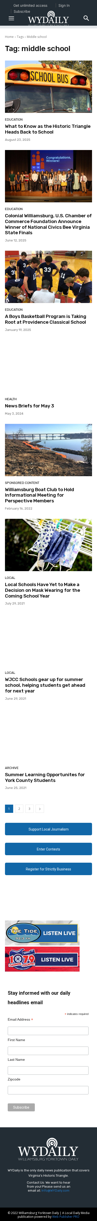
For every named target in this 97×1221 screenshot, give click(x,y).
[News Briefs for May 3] (48, 366)
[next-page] (40, 809)
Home (9, 37)
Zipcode (14, 1079)
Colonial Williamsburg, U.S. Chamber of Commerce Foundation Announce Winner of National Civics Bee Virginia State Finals (48, 224)
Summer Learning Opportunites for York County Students (45, 777)
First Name (16, 1040)
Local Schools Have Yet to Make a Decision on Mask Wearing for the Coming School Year (42, 590)
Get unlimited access (30, 5)
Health (11, 399)
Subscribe (22, 11)
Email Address (20, 1019)
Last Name (16, 1060)
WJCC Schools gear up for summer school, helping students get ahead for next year (45, 685)
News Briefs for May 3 (29, 406)
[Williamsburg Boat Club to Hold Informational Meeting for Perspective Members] (48, 450)
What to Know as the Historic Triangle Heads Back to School (48, 129)
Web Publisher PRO (65, 1217)
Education (14, 119)
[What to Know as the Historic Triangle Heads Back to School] (48, 87)
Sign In (64, 5)
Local (10, 577)
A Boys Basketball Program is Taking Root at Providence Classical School (45, 319)
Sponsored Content (22, 482)
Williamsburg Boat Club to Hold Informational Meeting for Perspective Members (39, 495)
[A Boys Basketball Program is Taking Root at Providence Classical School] (48, 277)
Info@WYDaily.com (55, 1190)
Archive (12, 767)
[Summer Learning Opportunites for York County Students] (48, 735)
